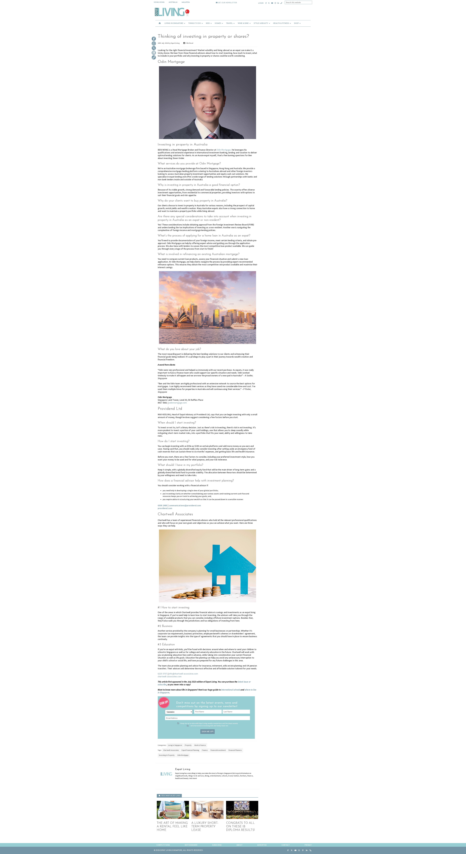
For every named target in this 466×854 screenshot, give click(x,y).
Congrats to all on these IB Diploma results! (240, 827)
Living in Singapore (175, 745)
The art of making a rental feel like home (172, 827)
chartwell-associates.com (170, 676)
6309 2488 (162, 505)
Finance (205, 750)
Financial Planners (235, 750)
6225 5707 (162, 673)
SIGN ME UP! (207, 732)
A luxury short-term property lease (205, 827)
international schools (230, 689)
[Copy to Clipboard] (154, 57)
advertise (262, 845)
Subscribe (217, 845)
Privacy (308, 845)
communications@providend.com (185, 505)
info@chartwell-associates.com (183, 673)
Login (261, 3)
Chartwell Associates (171, 750)
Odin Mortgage (223, 149)
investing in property (167, 755)
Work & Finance (200, 745)
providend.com (165, 508)
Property (188, 745)
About (240, 845)
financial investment (218, 750)
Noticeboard (191, 845)
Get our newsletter (227, 3)
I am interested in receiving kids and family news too (209, 726)
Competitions (163, 845)
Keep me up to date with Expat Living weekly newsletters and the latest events (209, 723)
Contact (286, 845)
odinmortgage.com (178, 402)
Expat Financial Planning (190, 750)
